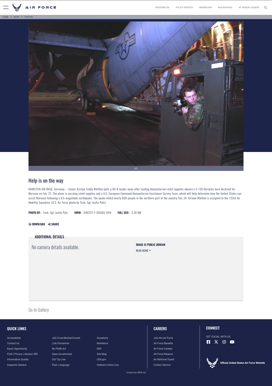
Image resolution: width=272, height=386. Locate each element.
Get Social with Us (218, 336)
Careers (160, 328)
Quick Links (16, 328)
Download (38, 224)
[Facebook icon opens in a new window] (208, 342)
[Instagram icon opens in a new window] (224, 342)
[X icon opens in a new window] (216, 342)
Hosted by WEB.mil (136, 372)
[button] (5, 7)
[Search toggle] (266, 7)
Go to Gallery (38, 309)
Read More (142, 250)
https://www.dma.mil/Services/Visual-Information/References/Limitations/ (173, 270)
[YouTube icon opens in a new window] (232, 342)
